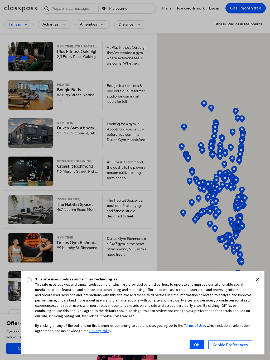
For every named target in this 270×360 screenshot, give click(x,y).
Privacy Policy (100, 330)
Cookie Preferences (230, 344)
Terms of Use (194, 325)
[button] (257, 279)
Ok (197, 344)
